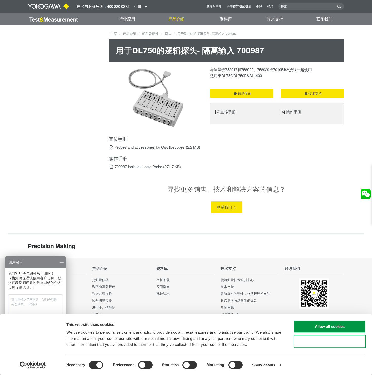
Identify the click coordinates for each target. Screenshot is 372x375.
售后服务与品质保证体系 (239, 300)
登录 (270, 6)
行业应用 (127, 19)
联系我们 (324, 19)
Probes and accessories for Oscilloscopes (150, 147)
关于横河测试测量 (239, 6)
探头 (168, 33)
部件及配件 (150, 33)
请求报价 (244, 93)
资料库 (226, 19)
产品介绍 (176, 19)
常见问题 (227, 307)
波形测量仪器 (102, 300)
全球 (259, 6)
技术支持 (275, 19)
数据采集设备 (102, 293)
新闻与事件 (214, 6)
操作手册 (293, 111)
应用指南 (163, 286)
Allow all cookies (330, 326)
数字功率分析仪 (103, 286)
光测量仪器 (100, 279)
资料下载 (163, 279)
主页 (113, 33)
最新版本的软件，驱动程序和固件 (245, 293)
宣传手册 (228, 111)
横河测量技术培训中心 (237, 279)
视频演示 (163, 293)
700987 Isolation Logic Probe (138, 166)
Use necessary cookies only (329, 341)
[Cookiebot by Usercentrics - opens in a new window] (33, 365)
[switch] (145, 365)
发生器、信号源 (103, 307)
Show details (263, 365)
